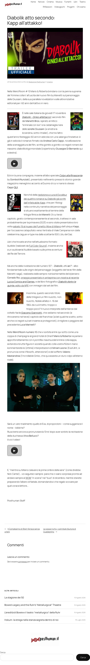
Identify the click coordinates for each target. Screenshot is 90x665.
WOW (28, 477)
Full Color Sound (37, 245)
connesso (22, 561)
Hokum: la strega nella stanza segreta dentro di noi (31, 620)
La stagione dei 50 (14, 597)
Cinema (49, 82)
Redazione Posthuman (37, 82)
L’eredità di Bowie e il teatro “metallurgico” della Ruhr (32, 612)
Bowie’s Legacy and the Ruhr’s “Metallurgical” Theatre (32, 605)
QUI (16, 187)
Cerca (2, 652)
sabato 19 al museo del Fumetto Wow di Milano (37, 226)
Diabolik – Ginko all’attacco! (36, 117)
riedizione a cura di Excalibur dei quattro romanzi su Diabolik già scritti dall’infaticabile (45, 198)
